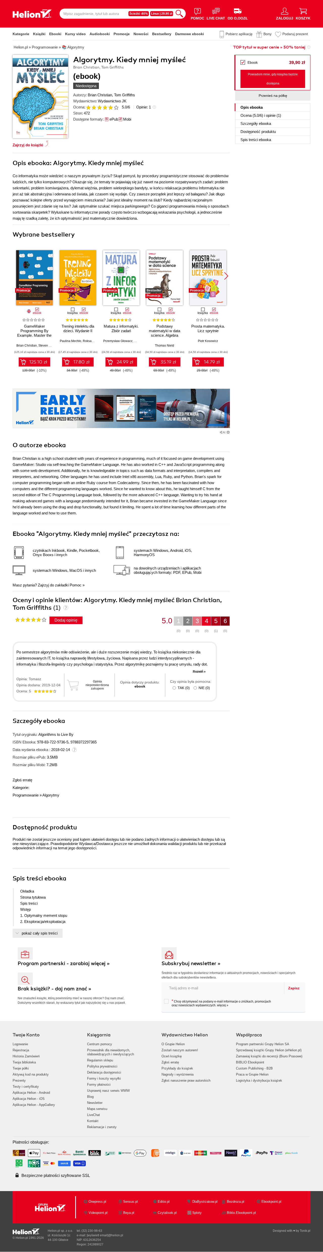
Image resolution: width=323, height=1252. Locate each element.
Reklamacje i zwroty (102, 1127)
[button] (226, 276)
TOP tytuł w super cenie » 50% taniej (269, 47)
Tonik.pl (305, 1231)
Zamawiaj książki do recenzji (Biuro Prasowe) (269, 1056)
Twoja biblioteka (24, 1062)
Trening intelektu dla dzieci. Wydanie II (78, 328)
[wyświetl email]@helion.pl (105, 1235)
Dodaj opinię (66, 620)
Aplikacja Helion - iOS (29, 1099)
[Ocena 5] (110, 107)
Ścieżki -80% (138, 13)
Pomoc (76, 585)
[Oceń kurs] (30, 619)
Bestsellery (161, 34)
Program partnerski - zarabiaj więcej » (64, 963)
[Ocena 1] (88, 107)
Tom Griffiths (124, 95)
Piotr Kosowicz (208, 341)
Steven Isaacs (48, 345)
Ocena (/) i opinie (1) (260, 115)
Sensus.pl (130, 1201)
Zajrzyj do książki (28, 145)
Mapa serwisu (97, 1109)
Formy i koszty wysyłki (104, 1078)
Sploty (197, 1213)
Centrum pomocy (99, 1044)
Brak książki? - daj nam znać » (54, 989)
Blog (90, 1097)
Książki (39, 34)
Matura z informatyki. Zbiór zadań (121, 328)
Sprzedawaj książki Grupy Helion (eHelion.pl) (269, 1050)
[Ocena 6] (116, 107)
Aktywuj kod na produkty (31, 1074)
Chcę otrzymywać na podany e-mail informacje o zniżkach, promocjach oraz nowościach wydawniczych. (221, 1003)
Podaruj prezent (295, 34)
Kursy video (75, 34)
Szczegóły (255, 123)
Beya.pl (128, 1213)
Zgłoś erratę (22, 780)
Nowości (140, 34)
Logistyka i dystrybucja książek (259, 1080)
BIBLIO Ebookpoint (250, 1062)
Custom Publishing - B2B (254, 1068)
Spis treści (255, 140)
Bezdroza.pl (235, 1201)
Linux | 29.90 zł (161, 13)
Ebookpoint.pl (271, 1201)
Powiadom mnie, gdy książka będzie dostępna (273, 79)
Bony (267, 34)
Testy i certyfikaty (26, 1086)
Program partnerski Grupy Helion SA (262, 1044)
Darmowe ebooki (189, 34)
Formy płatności (99, 1084)
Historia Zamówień (26, 1056)
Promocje (122, 34)
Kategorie (21, 34)
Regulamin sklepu (100, 1060)
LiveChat (93, 1115)
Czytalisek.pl (167, 1213)
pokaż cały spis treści (40, 933)
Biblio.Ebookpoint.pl (241, 1213)
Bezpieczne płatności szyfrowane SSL (55, 1175)
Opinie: (143, 107)
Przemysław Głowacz (117, 341)
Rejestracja (21, 1050)
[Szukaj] (179, 14)
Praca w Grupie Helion (252, 1074)
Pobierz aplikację (239, 34)
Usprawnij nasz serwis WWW (108, 1090)
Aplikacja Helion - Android (31, 1093)
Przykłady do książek (177, 1068)
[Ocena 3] (99, 107)
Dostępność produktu (258, 131)
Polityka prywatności (102, 1066)
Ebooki (55, 34)
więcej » (222, 1005)
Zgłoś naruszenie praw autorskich (186, 1080)
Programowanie (26, 795)
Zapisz (294, 988)
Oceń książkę (172, 1056)
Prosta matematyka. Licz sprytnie (208, 328)
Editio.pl (164, 1201)
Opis (251, 107)
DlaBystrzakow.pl (205, 1201)
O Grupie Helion (173, 1044)
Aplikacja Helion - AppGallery (34, 1105)
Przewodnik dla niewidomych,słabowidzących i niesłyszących (110, 1052)
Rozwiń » (199, 671)
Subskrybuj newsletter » (191, 963)
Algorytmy (50, 795)
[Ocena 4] (105, 107)
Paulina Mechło (70, 341)
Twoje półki (21, 1068)
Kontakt (92, 1121)
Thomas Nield (164, 345)
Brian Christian (100, 95)
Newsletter (94, 1103)
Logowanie (20, 1044)
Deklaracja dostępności (104, 1072)
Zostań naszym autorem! (180, 1050)
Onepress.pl (97, 1201)
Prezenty (19, 1080)
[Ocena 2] (94, 107)
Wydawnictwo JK (112, 101)
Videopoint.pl (98, 1213)
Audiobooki (100, 34)
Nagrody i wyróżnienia (178, 1074)
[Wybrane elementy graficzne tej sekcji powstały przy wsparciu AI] (228, 432)
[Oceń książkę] (102, 107)
